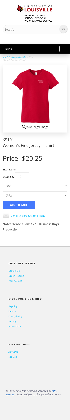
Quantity (8, 177)
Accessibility (14, 326)
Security (12, 321)
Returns (12, 311)
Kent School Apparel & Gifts (14, 57)
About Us (13, 351)
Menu (8, 48)
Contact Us (14, 270)
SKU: (6, 169)
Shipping (12, 306)
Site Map (12, 356)
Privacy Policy (15, 316)
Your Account (15, 280)
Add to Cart (18, 205)
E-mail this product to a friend (28, 215)
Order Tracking (16, 275)
